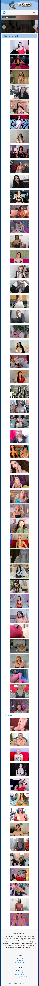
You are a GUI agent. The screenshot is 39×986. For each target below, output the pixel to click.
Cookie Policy (19, 960)
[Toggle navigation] (33, 12)
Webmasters (19, 975)
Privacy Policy (19, 958)
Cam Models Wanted (19, 977)
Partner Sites (19, 972)
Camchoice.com (24, 983)
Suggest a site (19, 970)
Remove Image (19, 962)
